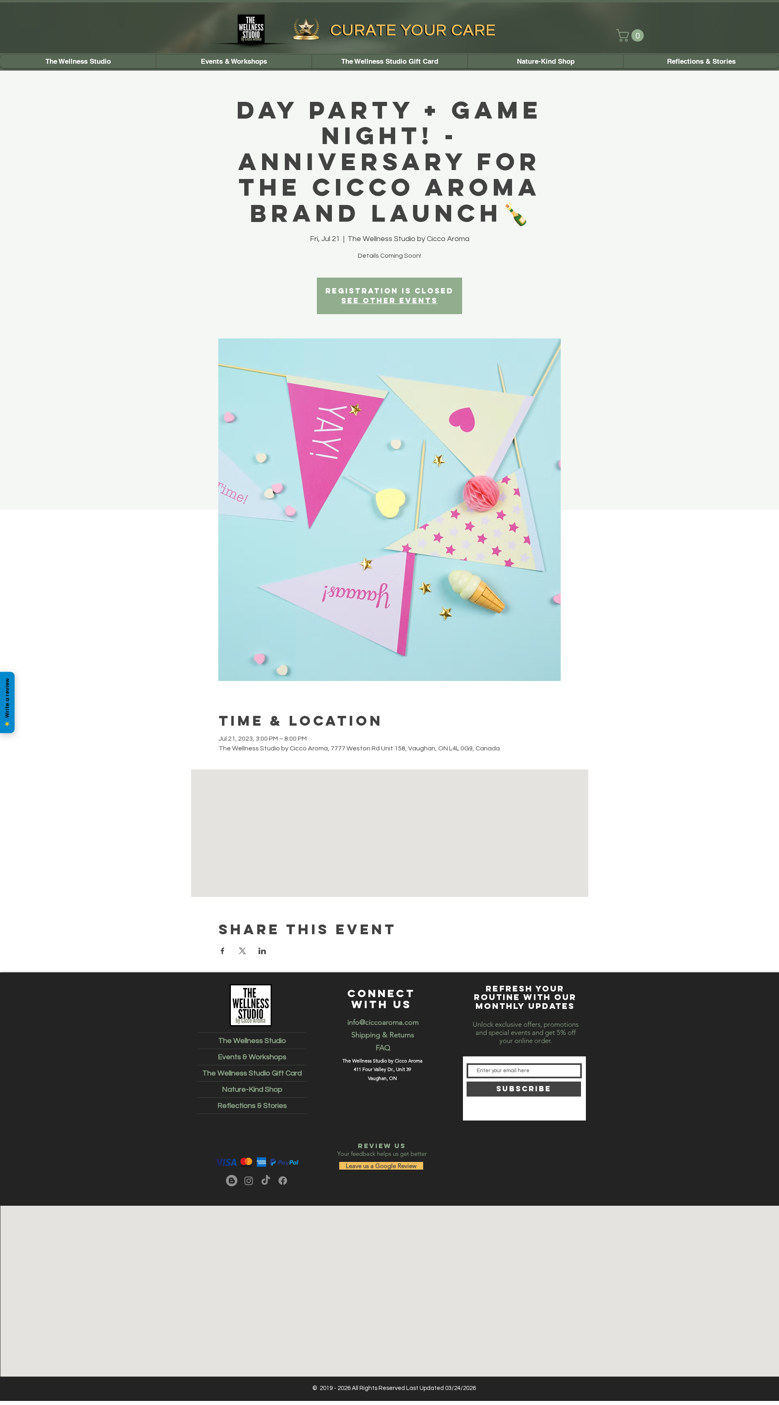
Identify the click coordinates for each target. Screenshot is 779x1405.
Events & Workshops (252, 1057)
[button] (631, 35)
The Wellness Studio (252, 1041)
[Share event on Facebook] (222, 951)
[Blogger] (231, 1180)
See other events (389, 300)
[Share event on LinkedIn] (262, 951)
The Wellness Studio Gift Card (252, 1073)
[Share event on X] (242, 951)
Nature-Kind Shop (252, 1089)
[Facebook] (282, 1180)
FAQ (383, 1047)
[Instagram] (248, 1180)
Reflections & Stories (252, 1106)
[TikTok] (265, 1180)
